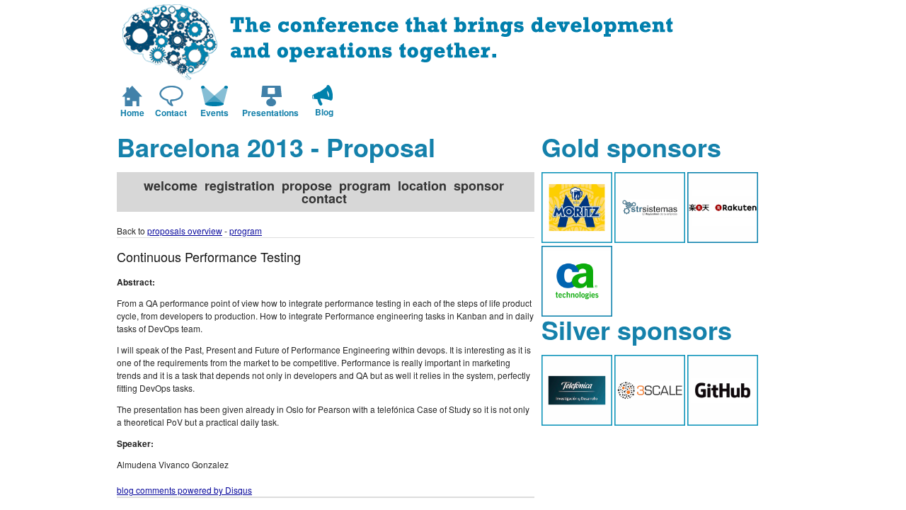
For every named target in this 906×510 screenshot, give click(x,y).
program (365, 185)
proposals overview (184, 231)
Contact (171, 112)
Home (132, 112)
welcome (170, 185)
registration (240, 185)
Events (214, 112)
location (422, 185)
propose (307, 185)
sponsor (479, 185)
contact (324, 198)
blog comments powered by (184, 490)
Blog (324, 112)
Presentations (270, 112)
